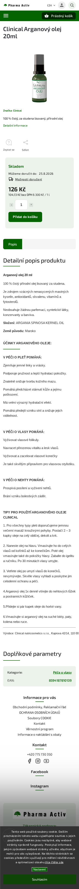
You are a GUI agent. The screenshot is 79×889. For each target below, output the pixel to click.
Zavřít (62, 157)
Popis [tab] (12, 244)
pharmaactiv (38, 761)
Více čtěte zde (54, 862)
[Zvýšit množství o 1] (31, 205)
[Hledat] (72, 5)
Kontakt (39, 723)
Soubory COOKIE (39, 718)
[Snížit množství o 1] (11, 205)
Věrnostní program (39, 729)
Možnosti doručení (28, 179)
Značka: (12, 110)
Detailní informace (15, 125)
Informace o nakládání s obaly (39, 734)
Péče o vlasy (62, 672)
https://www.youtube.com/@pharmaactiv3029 (46, 761)
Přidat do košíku (25, 217)
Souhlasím (39, 879)
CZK (49, 5)
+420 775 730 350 (39, 754)
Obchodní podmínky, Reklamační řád (39, 707)
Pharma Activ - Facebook (29, 761)
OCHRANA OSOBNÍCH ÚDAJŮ (39, 712)
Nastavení (39, 869)
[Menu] (6, 15)
